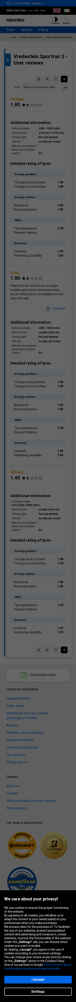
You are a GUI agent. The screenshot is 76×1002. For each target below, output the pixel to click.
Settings (38, 992)
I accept (38, 980)
